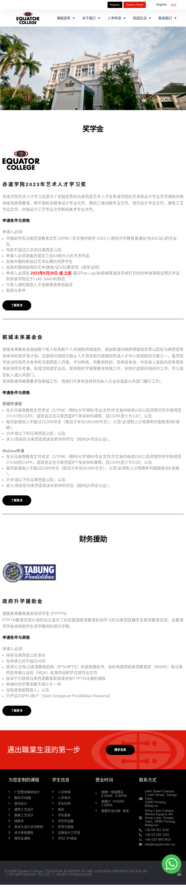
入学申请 (114, 18)
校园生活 (140, 18)
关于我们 (89, 18)
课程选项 (63, 18)
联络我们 (165, 18)
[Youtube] (179, 874)
